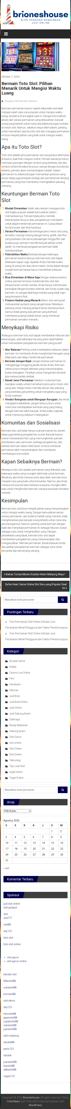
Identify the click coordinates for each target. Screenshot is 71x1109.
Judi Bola (14, 696)
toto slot (8, 937)
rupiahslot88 (10, 1021)
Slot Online (15, 748)
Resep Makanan (18, 725)
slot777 (7, 917)
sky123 (7, 931)
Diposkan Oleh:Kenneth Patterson (20, 101)
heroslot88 (9, 1013)
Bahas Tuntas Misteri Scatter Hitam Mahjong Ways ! (35, 574)
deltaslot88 (9, 1069)
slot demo (9, 1000)
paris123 (8, 1048)
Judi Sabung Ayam (20, 713)
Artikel (12, 666)
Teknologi (15, 760)
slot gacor (13, 957)
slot (5, 914)
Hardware (15, 684)
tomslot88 (9, 994)
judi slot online (11, 903)
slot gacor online (16, 961)
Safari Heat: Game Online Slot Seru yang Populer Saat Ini (36, 586)
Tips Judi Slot (17, 766)
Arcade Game (17, 661)
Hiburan (13, 690)
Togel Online (16, 777)
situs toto (46, 108)
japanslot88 (10, 1017)
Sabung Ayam (17, 731)
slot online (15, 742)
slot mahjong (11, 1035)
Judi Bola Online (18, 701)
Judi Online (8, 66)
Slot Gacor (15, 736)
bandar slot (10, 974)
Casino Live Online (19, 672)
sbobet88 (8, 1042)
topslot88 (9, 1065)
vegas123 (9, 1076)
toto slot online (12, 944)
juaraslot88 (10, 1029)
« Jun (6, 868)
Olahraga (14, 719)
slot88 (7, 924)
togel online (15, 771)
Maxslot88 (9, 980)
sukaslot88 (9, 987)
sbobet (7, 1055)
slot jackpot (10, 907)
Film (11, 678)
